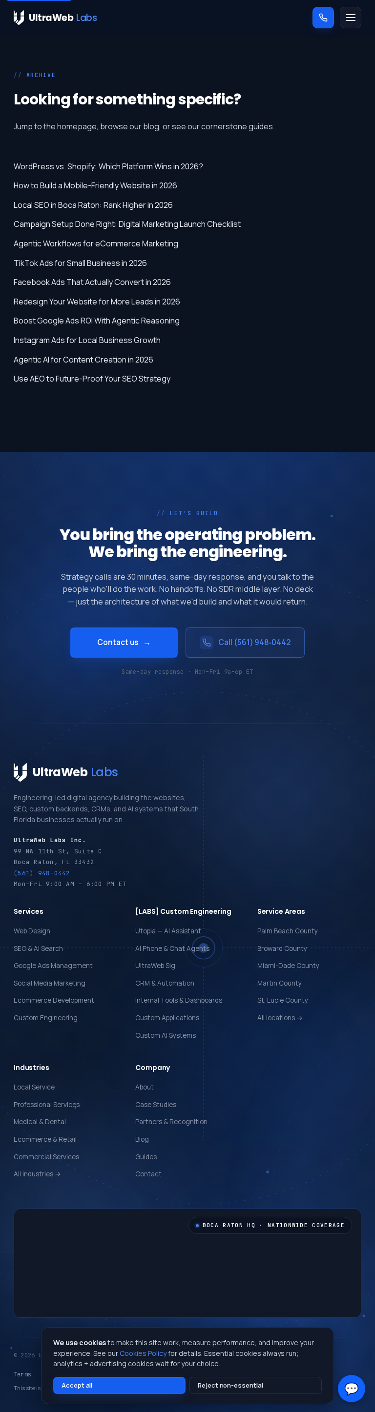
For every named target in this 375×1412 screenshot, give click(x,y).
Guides (146, 1156)
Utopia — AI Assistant (168, 931)
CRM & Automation (164, 983)
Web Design (32, 931)
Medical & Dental (40, 1121)
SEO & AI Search (38, 948)
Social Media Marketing (49, 983)
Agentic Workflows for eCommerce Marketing (96, 243)
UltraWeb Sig (155, 965)
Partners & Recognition (171, 1121)
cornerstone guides (237, 126)
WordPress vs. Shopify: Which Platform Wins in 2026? (108, 166)
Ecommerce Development (54, 1000)
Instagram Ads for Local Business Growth (87, 340)
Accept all (77, 1385)
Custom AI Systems (165, 1035)
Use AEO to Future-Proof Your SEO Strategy (92, 378)
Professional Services (47, 1104)
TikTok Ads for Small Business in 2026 (80, 263)
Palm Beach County (287, 931)
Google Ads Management (53, 965)
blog (151, 126)
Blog (142, 1139)
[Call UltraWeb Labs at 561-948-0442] (323, 17)
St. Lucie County (282, 1000)
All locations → (280, 1017)
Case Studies (155, 1104)
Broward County (282, 948)
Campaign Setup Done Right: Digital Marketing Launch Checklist (127, 224)
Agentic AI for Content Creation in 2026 (83, 359)
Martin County (279, 983)
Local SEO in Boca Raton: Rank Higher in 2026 (93, 205)
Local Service (34, 1087)
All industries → (37, 1174)
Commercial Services (46, 1156)
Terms (22, 1374)
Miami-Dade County (288, 965)
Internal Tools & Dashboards (178, 1000)
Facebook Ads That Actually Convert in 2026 (92, 282)
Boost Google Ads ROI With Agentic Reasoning (97, 320)
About (144, 1087)
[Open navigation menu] (350, 17)
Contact (148, 1174)
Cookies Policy (143, 1353)
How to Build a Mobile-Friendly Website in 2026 (95, 185)
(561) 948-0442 (42, 873)
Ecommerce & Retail (45, 1139)
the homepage (70, 126)
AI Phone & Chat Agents (172, 948)
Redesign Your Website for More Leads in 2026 (97, 301)
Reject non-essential (230, 1385)
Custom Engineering (46, 1017)
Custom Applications (167, 1017)
